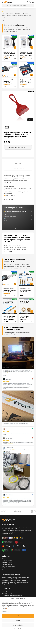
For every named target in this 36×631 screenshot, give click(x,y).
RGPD (3, 568)
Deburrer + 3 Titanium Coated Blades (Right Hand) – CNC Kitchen (9, 318)
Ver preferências (18, 625)
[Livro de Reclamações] (18, 542)
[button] (18, 106)
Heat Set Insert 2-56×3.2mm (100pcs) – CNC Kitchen (25, 318)
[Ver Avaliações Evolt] (18, 421)
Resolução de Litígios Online (9, 566)
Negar (18, 620)
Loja (3, 13)
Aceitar (18, 616)
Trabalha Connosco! (7, 569)
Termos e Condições (7, 560)
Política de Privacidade (7, 562)
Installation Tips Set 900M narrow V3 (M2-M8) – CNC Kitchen (25, 290)
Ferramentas (25, 13)
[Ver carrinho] (30, 2)
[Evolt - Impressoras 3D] (8, 2)
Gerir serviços (6, 611)
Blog (3, 558)
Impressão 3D (9, 13)
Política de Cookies (17, 628)
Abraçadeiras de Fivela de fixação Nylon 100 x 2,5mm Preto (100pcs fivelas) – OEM (9, 54)
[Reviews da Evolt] (14, 538)
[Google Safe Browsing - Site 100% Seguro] (7, 542)
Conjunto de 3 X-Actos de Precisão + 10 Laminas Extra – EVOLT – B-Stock (26, 82)
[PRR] (17, 550)
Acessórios (17, 13)
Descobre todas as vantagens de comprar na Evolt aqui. (16, 228)
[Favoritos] (28, 2)
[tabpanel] (18, 187)
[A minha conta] (33, 2)
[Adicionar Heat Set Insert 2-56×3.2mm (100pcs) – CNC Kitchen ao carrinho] (31, 311)
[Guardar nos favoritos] (3, 21)
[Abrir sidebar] (3, 2)
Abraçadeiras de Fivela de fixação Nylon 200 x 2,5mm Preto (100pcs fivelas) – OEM (26, 54)
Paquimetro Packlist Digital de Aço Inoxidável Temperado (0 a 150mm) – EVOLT (9, 82)
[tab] (18, 163)
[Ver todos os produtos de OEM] (7, 127)
